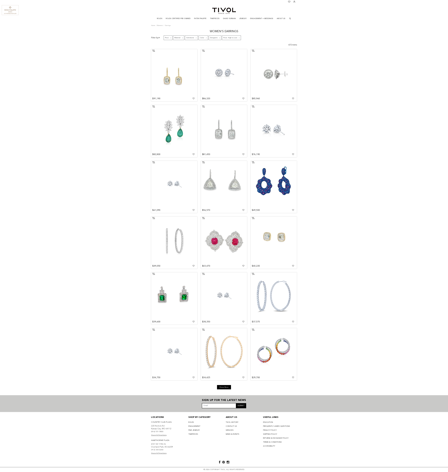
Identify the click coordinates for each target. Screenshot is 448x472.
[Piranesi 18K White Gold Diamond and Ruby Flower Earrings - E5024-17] (224, 240)
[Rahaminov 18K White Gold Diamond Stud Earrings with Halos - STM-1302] (274, 72)
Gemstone (190, 38)
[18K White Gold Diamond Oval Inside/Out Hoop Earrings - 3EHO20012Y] (224, 351)
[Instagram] (228, 462)
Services (229, 430)
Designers (214, 38)
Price (167, 38)
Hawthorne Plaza (160, 440)
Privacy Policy (270, 430)
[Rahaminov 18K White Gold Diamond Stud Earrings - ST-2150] (224, 295)
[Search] (290, 18)
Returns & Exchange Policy (276, 438)
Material (177, 38)
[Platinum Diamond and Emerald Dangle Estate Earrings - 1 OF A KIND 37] (174, 295)
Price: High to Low (230, 38)
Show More (224, 387)
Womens (160, 25)
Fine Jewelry (194, 430)
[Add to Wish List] (193, 98)
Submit (241, 406)
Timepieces (193, 434)
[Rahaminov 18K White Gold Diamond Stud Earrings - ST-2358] (174, 351)
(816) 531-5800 (157, 432)
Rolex (191, 422)
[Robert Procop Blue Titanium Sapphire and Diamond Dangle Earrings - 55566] (274, 184)
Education (268, 422)
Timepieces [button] (215, 18)
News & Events (232, 434)
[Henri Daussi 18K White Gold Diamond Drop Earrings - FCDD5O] (224, 184)
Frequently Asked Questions (276, 426)
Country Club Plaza (161, 422)
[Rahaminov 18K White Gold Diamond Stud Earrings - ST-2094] (274, 128)
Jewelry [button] (243, 18)
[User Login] (294, 2)
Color (202, 38)
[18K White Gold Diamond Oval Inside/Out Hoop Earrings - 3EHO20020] (174, 240)
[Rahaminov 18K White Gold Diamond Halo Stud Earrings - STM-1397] (224, 72)
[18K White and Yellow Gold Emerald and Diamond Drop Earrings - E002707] (174, 128)
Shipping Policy (270, 434)
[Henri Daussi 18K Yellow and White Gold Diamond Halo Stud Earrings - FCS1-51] (274, 240)
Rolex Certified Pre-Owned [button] (178, 18)
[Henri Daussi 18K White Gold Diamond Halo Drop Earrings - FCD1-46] (224, 128)
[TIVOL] (224, 10)
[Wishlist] (289, 2)
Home (153, 25)
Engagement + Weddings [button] (261, 18)
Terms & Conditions (272, 442)
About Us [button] (281, 18)
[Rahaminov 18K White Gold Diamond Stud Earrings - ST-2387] (174, 184)
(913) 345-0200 (157, 450)
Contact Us (231, 426)
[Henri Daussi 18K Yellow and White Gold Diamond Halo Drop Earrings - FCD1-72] (174, 72)
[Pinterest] (223, 462)
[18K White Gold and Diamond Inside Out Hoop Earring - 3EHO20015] (274, 295)
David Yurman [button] (229, 18)
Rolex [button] (159, 18)
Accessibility (269, 446)
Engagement (194, 426)
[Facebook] (220, 462)
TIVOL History (232, 422)
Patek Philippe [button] (200, 18)
